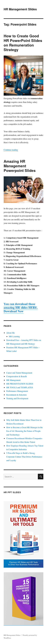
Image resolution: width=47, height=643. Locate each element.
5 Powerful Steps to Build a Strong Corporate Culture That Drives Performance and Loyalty (24, 457)
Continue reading (11, 149)
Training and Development (17, 398)
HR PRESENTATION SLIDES (19, 383)
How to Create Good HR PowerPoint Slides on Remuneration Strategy (23, 42)
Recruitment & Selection (16, 394)
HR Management (13, 380)
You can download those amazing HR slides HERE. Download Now (21, 307)
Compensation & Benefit (16, 376)
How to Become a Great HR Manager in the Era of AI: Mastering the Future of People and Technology (24, 431)
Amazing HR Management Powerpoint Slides (20, 166)
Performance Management (17, 391)
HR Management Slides (20, 9)
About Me (10, 332)
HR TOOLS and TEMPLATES (19, 387)
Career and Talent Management (19, 372)
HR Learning (14, 336)
